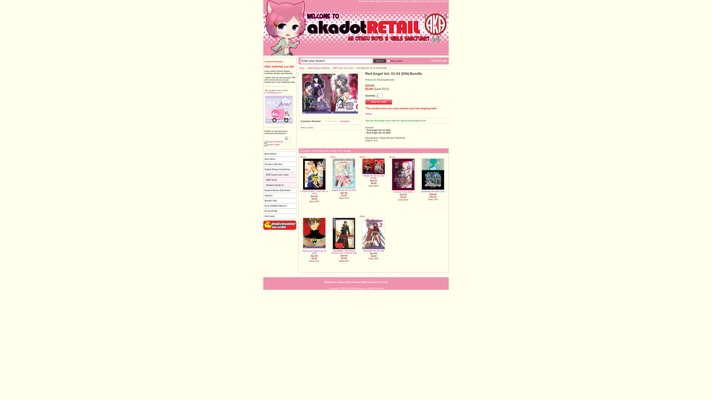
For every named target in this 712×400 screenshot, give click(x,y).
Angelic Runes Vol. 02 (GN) (344, 190)
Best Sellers (271, 154)
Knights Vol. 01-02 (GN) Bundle (373, 177)
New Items (270, 159)
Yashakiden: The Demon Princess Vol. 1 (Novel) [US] (344, 252)
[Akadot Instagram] (288, 142)
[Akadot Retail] (272, 145)
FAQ (348, 282)
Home (301, 68)
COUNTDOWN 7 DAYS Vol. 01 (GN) (314, 192)
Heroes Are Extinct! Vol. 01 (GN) (314, 252)
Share (368, 113)
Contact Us (375, 282)
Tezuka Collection (274, 164)
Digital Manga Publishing (318, 68)
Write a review (307, 127)
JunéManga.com (274, 92)
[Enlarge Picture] (330, 112)
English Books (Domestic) (278, 190)
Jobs (385, 282)
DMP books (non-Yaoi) (343, 68)
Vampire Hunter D (275, 185)
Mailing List (330, 282)
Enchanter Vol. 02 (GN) (373, 251)
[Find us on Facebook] (273, 142)
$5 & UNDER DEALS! (275, 206)
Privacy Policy (359, 282)
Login (444, 60)
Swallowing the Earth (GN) (433, 191)
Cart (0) (435, 60)
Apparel (269, 195)
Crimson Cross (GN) (403, 192)
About (341, 282)
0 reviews (345, 121)
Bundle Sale (271, 200)
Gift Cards (270, 216)
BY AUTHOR (271, 211)
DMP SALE (271, 180)
